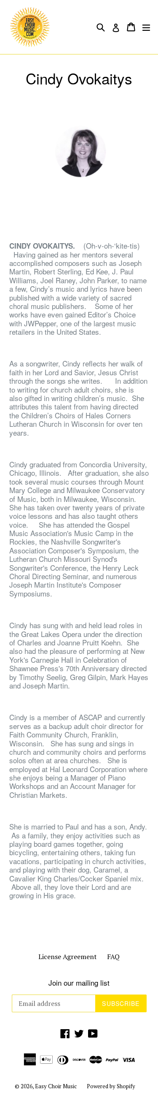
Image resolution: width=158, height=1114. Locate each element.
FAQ (113, 956)
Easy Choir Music (56, 1086)
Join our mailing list (79, 982)
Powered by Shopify (111, 1086)
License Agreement (67, 956)
